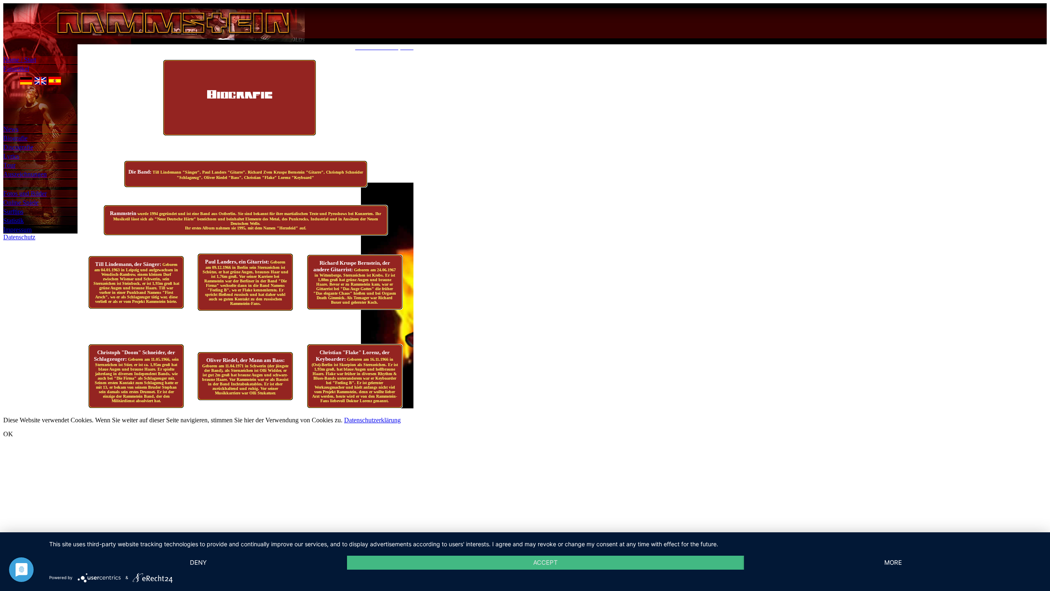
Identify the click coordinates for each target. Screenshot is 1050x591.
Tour (9, 165)
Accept (545, 562)
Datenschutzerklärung (372, 420)
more (893, 562)
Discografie (18, 147)
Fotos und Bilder (25, 193)
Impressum (17, 229)
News (10, 129)
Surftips (13, 211)
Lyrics (11, 156)
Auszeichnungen (25, 174)
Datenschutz (19, 237)
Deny (198, 562)
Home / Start (19, 59)
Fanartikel (16, 68)
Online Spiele (21, 202)
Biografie (15, 138)
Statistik (13, 220)
